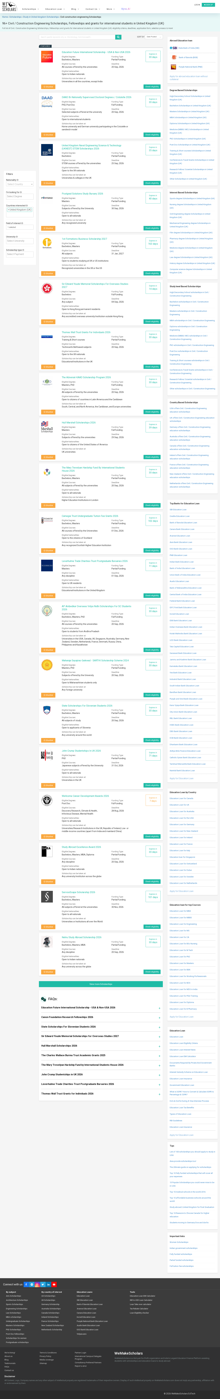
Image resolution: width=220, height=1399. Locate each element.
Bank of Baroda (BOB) (188, 57)
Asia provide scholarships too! (183, 1161)
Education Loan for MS (179, 930)
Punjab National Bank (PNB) (190, 67)
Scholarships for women (16, 1338)
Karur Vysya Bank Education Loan (184, 705)
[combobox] (20, 183)
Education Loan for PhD (180, 957)
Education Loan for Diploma (182, 1002)
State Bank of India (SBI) (188, 48)
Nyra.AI (125, 9)
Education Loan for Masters (182, 963)
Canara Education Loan (86, 1313)
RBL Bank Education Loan (181, 718)
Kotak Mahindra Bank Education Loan (186, 633)
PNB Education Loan (178, 555)
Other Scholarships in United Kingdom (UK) (188, 179)
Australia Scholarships (51, 1309)
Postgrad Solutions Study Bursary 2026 (82, 193)
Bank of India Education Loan (182, 568)
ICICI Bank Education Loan (181, 549)
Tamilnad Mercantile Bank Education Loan (188, 764)
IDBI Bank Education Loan (181, 620)
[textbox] (20, 196)
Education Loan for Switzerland (183, 864)
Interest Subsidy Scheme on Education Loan (189, 1072)
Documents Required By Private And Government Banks (191, 1064)
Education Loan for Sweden (182, 877)
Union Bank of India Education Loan (185, 575)
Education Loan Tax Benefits (182, 1107)
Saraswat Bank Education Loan (183, 653)
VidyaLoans (82, 1334)
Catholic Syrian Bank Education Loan (185, 757)
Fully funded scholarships (181, 1254)
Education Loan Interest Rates (182, 1050)
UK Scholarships (48, 1300)
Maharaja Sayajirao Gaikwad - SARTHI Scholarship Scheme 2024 (95, 660)
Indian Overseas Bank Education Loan (186, 627)
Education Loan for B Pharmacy (183, 1009)
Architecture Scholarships (17, 1300)
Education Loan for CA (179, 937)
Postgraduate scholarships (17, 1342)
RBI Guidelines (176, 1120)
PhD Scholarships (13, 1330)
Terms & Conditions (48, 1353)
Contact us (9, 1370)
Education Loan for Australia (182, 811)
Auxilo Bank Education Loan (88, 1326)
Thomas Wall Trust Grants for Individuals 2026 (86, 332)
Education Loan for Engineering (183, 924)
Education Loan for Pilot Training (184, 996)
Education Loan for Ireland (181, 837)
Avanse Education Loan (180, 536)
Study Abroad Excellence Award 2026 (81, 847)
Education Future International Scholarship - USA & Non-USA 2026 (96, 52)
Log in (197, 5)
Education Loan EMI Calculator (183, 1056)
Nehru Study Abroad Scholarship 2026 (81, 937)
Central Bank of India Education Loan (185, 594)
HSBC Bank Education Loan (181, 725)
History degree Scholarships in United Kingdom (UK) (192, 263)
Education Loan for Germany (182, 824)
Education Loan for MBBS (181, 917)
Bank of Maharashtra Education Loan (186, 588)
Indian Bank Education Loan (182, 562)
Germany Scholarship (50, 1304)
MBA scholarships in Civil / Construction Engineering (192, 320)
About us (8, 1356)
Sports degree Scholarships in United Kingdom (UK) (192, 198)
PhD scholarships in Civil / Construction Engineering (192, 345)
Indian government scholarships (183, 1248)
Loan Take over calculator (140, 1304)
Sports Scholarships (14, 1304)
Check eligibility (152, 86)
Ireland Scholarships (50, 1317)
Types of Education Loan (180, 1114)
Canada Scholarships (50, 1313)
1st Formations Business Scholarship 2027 (84, 238)
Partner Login (80, 1353)
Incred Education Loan (179, 614)
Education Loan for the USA (182, 818)
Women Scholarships (179, 1242)
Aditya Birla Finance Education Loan (185, 751)
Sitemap (43, 1363)
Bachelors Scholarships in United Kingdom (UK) (190, 106)
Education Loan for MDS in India (183, 989)
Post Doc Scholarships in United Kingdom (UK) (190, 145)
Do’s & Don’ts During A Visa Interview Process (189, 1101)
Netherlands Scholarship (51, 1330)
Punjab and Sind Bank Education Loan (186, 699)
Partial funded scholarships (181, 1260)
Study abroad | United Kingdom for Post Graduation (192, 1207)
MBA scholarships (13, 1317)
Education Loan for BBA (180, 970)
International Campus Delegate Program (88, 1357)
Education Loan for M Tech (181, 950)
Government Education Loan (182, 1085)
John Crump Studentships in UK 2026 (81, 750)
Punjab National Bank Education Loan (92, 1321)
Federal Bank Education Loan (182, 601)
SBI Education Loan (178, 509)
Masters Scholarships (15, 1326)
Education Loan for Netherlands (183, 883)
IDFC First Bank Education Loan (183, 607)
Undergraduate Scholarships (18, 1321)
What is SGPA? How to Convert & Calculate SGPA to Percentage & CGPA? (192, 1093)
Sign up (209, 5)
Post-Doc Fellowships (15, 1334)
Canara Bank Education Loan (182, 529)
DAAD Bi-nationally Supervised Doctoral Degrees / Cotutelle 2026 (96, 97)
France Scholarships (50, 1321)
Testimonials (9, 1363)
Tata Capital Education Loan (182, 646)
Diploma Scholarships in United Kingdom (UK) (190, 123)
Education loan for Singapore (182, 857)
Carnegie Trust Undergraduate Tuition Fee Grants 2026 (90, 516)
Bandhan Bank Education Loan (183, 692)
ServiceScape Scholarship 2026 (78, 892)
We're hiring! (9, 1353)
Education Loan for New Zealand (184, 831)
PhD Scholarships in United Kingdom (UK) (188, 139)
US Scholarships (48, 1296)
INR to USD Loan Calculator (141, 1300)
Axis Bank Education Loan (181, 542)
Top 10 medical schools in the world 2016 (187, 1192)
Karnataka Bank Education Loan (183, 666)
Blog (6, 1360)
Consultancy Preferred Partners (88, 1362)
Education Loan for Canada (181, 798)
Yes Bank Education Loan (181, 673)
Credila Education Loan (180, 516)
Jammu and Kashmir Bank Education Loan (188, 659)
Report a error (81, 1366)
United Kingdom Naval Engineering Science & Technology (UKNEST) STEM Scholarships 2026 (91, 147)
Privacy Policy (45, 1356)
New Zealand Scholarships (52, 1326)
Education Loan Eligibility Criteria (184, 1043)
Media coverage (47, 1360)
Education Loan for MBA (180, 911)
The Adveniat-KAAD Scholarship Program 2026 (86, 377)
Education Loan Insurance (181, 1079)
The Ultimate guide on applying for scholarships (190, 1167)
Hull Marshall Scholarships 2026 (79, 422)
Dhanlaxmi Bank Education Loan (183, 744)
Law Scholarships (13, 1313)
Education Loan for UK (179, 805)
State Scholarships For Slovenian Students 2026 (87, 705)
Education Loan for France (181, 844)
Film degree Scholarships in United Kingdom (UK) (191, 232)
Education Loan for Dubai (181, 870)
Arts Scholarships (13, 1296)
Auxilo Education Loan (179, 581)
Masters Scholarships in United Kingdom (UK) (189, 111)
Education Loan (176, 1037)
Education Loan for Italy (180, 850)
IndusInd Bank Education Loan (183, 679)
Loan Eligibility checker (139, 1313)
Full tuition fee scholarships (182, 1266)
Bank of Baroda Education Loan (183, 522)
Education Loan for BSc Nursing (183, 943)
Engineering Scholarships (16, 1309)
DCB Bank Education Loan (181, 738)
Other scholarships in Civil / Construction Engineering (192, 388)
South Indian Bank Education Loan (184, 686)
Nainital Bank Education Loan (182, 770)
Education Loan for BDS (180, 983)
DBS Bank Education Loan (181, 731)
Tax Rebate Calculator (139, 1309)
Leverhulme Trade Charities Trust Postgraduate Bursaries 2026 (95, 561)
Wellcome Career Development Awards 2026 (85, 796)
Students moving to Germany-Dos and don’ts (189, 1222)
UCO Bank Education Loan (181, 640)
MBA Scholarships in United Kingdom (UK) (188, 117)
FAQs (6, 1367)
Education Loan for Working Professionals (188, 976)
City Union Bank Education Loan (183, 712)
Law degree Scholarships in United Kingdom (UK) (191, 257)
